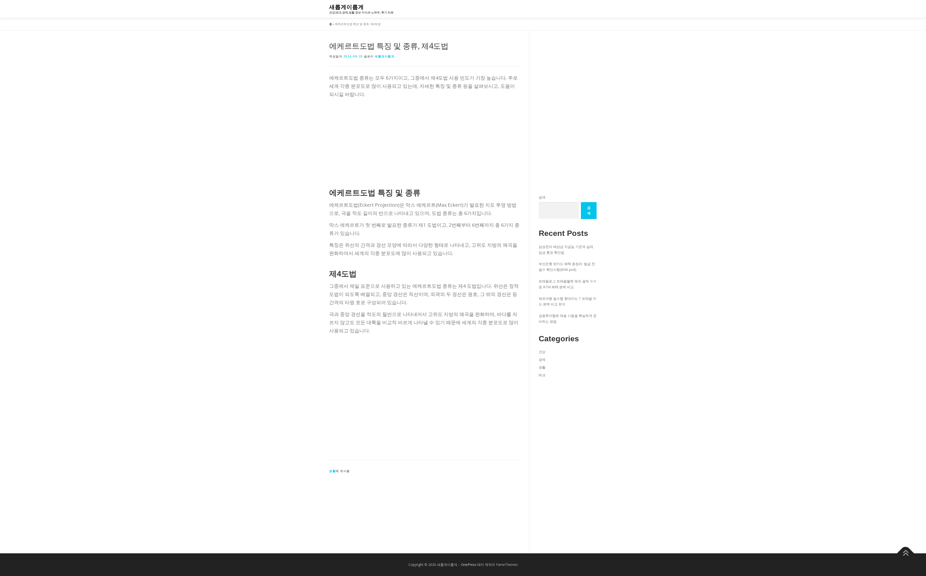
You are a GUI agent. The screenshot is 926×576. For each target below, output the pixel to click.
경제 (542, 359)
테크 (542, 375)
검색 (542, 197)
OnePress (468, 564)
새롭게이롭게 (346, 7)
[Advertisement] (424, 136)
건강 (542, 352)
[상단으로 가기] (905, 553)
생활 (332, 471)
